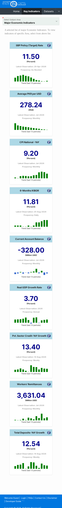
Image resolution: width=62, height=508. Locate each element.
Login (23, 498)
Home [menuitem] (16, 11)
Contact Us (40, 498)
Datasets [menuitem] (49, 11)
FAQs (30, 498)
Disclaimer (52, 498)
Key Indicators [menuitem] (33, 11)
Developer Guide (15, 501)
